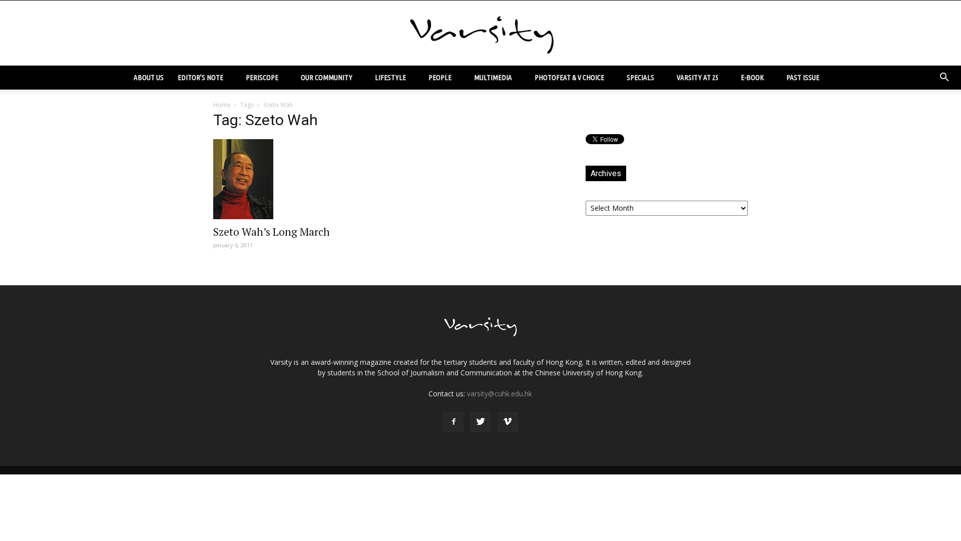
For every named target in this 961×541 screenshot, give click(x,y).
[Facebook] (453, 422)
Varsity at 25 (697, 77)
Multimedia (493, 77)
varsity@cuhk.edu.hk (499, 393)
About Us (149, 77)
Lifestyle (390, 77)
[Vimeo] (508, 422)
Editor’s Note (200, 77)
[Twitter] (480, 422)
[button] (944, 78)
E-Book (752, 77)
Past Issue (802, 77)
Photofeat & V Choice (569, 77)
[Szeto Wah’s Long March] (294, 179)
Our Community (326, 77)
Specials (640, 77)
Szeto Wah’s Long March (271, 232)
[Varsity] (480, 34)
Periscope (262, 77)
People (439, 77)
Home (222, 105)
